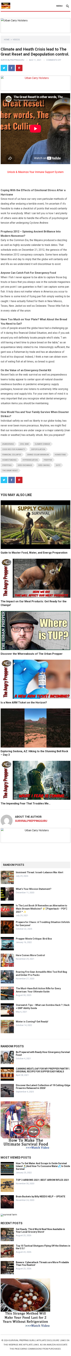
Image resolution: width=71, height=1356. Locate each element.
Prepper (48, 460)
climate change (42, 444)
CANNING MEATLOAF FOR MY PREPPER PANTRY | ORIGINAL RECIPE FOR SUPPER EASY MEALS (43, 1070)
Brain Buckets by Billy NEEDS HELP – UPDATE (40, 1196)
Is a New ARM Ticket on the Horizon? (24, 702)
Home (7, 39)
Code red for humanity (13, 449)
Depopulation (38, 449)
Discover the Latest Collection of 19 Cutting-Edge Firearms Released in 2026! (43, 1086)
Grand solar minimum (38, 455)
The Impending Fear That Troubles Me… (26, 803)
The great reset (10, 471)
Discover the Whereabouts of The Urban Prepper (32, 653)
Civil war (24, 444)
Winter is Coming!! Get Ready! (32, 1021)
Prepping (7, 465)
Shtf (58, 465)
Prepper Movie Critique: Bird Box (34, 938)
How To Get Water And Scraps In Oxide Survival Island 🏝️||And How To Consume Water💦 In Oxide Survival (43, 1166)
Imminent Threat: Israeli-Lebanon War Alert (39, 872)
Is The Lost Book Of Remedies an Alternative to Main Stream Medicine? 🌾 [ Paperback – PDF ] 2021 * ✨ (41, 908)
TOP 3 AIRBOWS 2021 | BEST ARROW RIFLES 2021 (42, 1180)
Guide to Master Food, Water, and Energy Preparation (34, 552)
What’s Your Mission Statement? (33, 889)
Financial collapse (11, 455)
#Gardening (8, 444)
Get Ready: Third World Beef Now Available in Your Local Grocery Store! (40, 1230)
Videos (16, 39)
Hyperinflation (30, 460)
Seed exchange (25, 465)
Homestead (60, 455)
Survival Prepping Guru (22, 1340)
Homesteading (9, 460)
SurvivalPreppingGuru (12, 60)
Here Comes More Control (30, 955)
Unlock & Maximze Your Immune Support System (35, 172)
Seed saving (44, 465)
